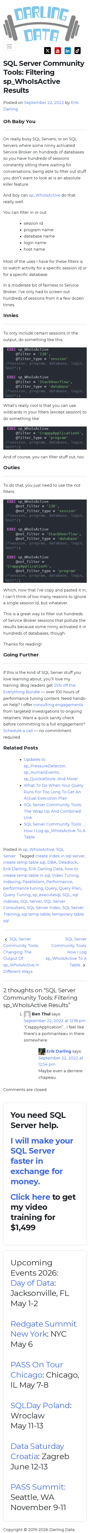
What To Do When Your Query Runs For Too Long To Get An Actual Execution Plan (53, 792)
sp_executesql (47, 894)
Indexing (12, 881)
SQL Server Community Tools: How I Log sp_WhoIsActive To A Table (54, 831)
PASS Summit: (37, 1487)
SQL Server (31, 901)
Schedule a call (18, 730)
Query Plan (70, 888)
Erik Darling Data (46, 869)
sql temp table (36, 914)
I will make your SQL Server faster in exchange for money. (41, 1161)
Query (51, 888)
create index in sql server (60, 856)
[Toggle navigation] (9, 46)
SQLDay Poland (40, 1405)
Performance (59, 881)
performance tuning (23, 888)
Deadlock (68, 862)
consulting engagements (58, 704)
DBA (52, 862)
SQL (66, 894)
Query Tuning (17, 894)
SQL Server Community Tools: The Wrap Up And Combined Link (53, 811)
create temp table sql (24, 862)
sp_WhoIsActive (44, 195)
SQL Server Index (43, 907)
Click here (30, 1197)
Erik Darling (15, 869)
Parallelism (33, 881)
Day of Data (32, 1283)
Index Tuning (65, 875)
